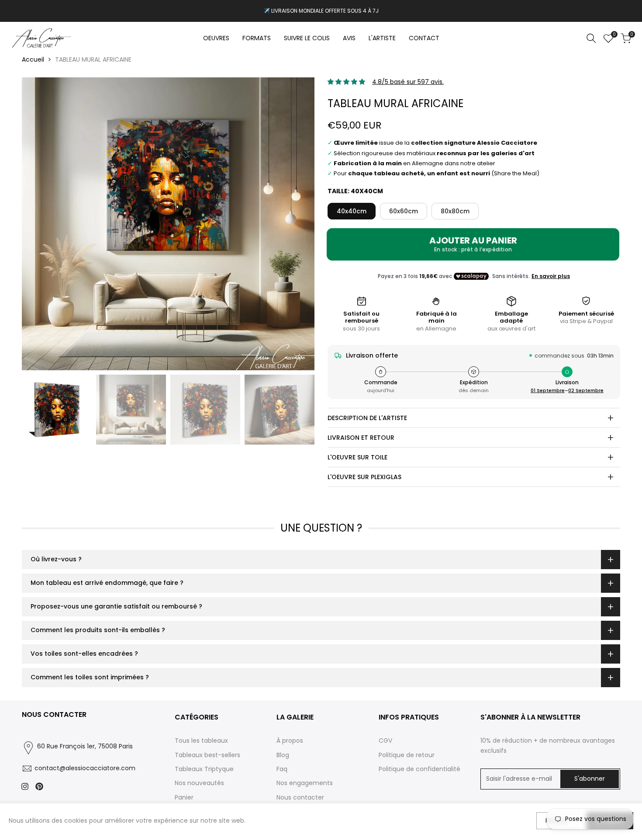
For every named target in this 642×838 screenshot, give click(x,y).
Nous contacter (300, 797)
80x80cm (455, 211)
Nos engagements (304, 783)
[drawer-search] (591, 38)
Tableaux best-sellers (207, 755)
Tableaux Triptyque (204, 769)
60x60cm (403, 211)
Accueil (33, 59)
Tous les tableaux (201, 740)
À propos (289, 740)
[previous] (39, 224)
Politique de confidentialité (419, 769)
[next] (297, 224)
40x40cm (351, 211)
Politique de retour (407, 755)
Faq (281, 769)
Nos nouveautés (199, 783)
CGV (385, 740)
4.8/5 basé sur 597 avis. (408, 81)
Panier (184, 797)
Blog (282, 755)
